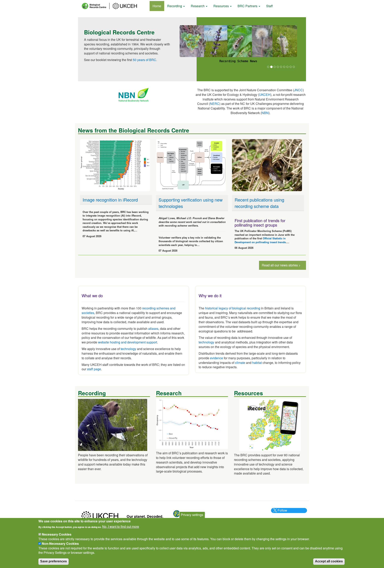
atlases (153, 328)
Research (198, 6)
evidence (216, 358)
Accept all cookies (329, 561)
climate (240, 362)
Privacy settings (192, 514)
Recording (175, 6)
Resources (221, 6)
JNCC (298, 90)
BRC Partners (248, 6)
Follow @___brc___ (282, 512)
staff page (94, 369)
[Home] (113, 6)
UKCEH (264, 94)
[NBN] (134, 94)
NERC (214, 103)
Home (157, 6)
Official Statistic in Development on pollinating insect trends (260, 240)
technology (128, 348)
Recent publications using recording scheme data (259, 203)
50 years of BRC (144, 59)
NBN (265, 112)
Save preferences (53, 561)
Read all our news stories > (281, 265)
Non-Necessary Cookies (60, 543)
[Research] (192, 423)
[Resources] (270, 424)
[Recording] (112, 424)
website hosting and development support (127, 342)
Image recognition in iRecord (110, 200)
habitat (257, 362)
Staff (269, 6)
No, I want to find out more (120, 526)
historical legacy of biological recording (232, 308)
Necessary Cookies (56, 534)
